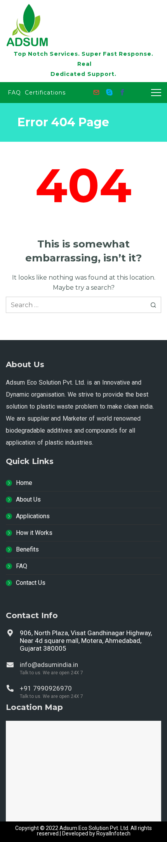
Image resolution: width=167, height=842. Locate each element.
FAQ (21, 566)
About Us (28, 499)
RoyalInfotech (113, 833)
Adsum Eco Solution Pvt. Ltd (93, 828)
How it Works (34, 532)
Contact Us (30, 582)
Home (24, 482)
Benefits (27, 549)
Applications (33, 516)
